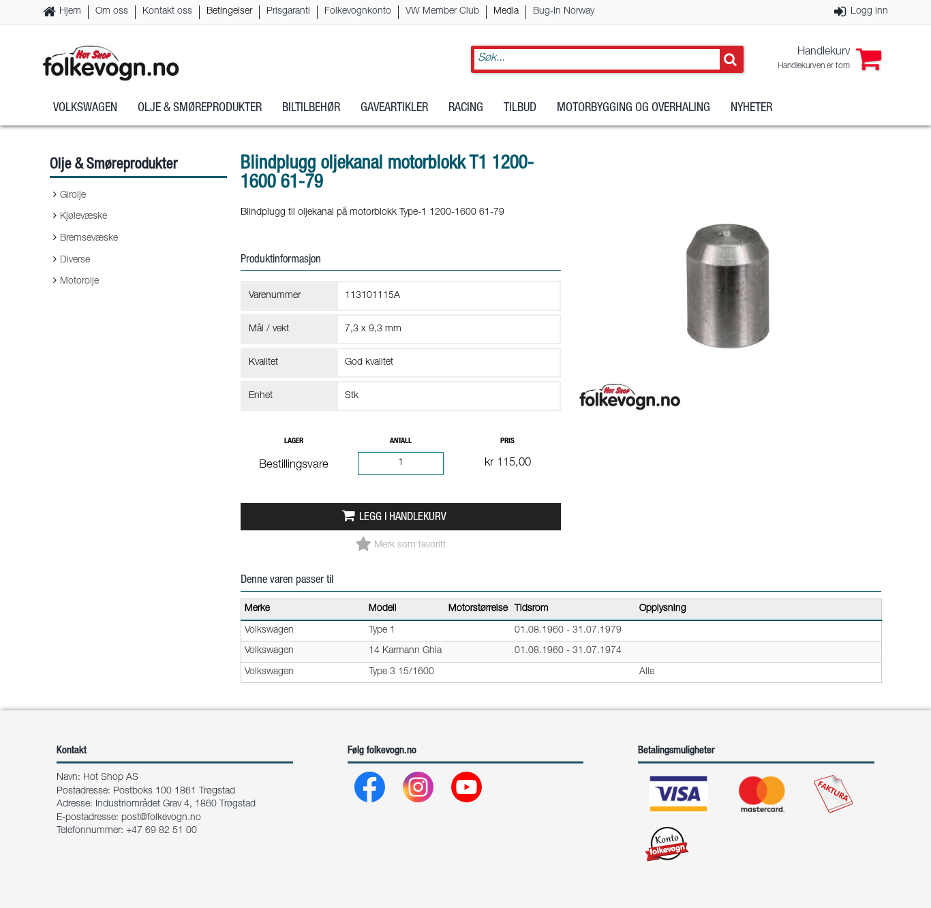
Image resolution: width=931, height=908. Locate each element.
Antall (401, 441)
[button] (829, 59)
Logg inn (869, 11)
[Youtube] (467, 790)
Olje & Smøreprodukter (200, 108)
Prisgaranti (288, 11)
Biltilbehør (311, 108)
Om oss (111, 11)
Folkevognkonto (357, 11)
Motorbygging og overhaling (633, 108)
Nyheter (751, 108)
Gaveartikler (394, 108)
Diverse (75, 260)
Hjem (70, 11)
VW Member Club (442, 11)
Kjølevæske (83, 217)
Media (506, 11)
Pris (507, 441)
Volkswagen (85, 108)
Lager (293, 441)
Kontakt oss (167, 11)
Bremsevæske (89, 238)
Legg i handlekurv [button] (402, 518)
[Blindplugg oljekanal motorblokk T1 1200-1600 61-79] (728, 429)
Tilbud (520, 108)
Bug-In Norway (563, 11)
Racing (465, 108)
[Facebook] (370, 790)
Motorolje (79, 281)
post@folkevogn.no (161, 818)
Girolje (73, 195)
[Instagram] (419, 790)
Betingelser (229, 11)
